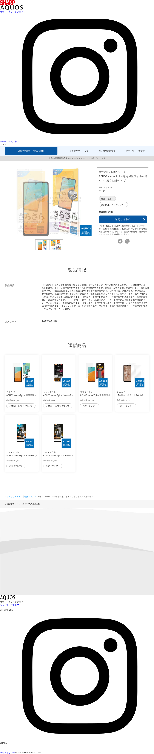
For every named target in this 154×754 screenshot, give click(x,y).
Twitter (127, 241)
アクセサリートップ (78, 151)
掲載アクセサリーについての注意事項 (23, 504)
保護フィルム (107, 198)
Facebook (120, 241)
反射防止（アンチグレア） (113, 204)
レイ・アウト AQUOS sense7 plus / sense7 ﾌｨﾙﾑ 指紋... (58, 395)
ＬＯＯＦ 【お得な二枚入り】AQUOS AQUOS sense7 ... (130, 395)
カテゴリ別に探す (107, 151)
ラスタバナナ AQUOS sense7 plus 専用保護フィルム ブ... (21, 395)
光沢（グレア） (89, 406)
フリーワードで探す (135, 151)
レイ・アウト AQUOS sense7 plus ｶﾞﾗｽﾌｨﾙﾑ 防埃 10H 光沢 (58, 455)
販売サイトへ (123, 219)
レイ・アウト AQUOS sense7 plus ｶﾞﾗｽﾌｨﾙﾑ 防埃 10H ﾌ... (21, 455)
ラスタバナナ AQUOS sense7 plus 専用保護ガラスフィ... (95, 395)
